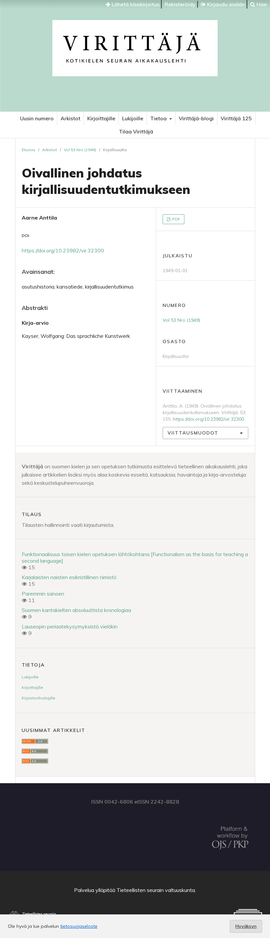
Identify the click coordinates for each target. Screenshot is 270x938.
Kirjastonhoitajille (38, 697)
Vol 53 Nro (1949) (80, 149)
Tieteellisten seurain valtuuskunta (156, 890)
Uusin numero (37, 118)
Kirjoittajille (101, 118)
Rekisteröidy (180, 4)
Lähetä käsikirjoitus (134, 4)
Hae (261, 4)
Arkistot (70, 118)
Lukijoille (132, 118)
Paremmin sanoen (43, 593)
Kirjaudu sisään (225, 4)
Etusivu (28, 149)
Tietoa (159, 118)
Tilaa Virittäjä (136, 131)
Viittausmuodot (193, 433)
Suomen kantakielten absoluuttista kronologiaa (76, 610)
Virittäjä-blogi (196, 118)
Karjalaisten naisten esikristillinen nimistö (69, 577)
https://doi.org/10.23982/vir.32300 (63, 250)
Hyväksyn (245, 926)
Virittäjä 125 (236, 118)
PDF (175, 219)
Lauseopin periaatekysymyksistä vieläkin (70, 626)
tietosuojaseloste (78, 926)
